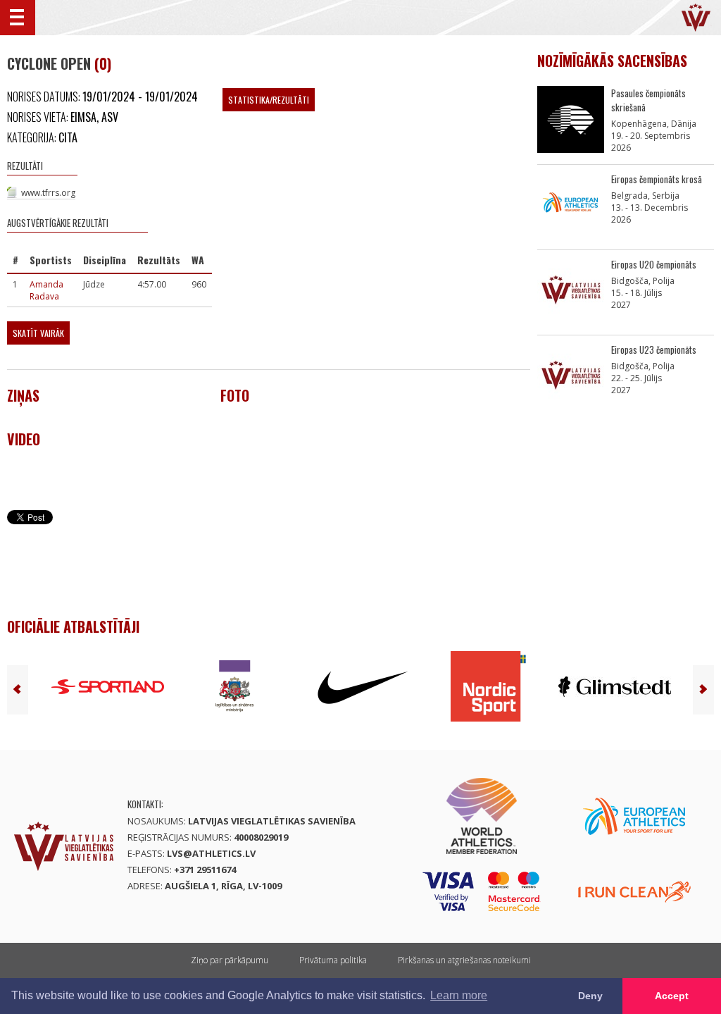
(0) (102, 63)
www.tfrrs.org (48, 193)
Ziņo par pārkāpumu (229, 960)
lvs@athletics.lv (211, 853)
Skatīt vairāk (38, 333)
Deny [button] (590, 995)
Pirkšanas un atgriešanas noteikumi (464, 960)
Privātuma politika (333, 960)
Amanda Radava (46, 290)
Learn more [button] (458, 995)
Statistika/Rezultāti (268, 100)
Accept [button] (672, 995)
